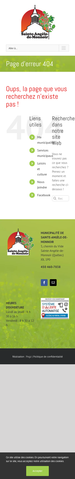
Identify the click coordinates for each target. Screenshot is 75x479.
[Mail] (53, 282)
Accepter (37, 471)
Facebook (43, 195)
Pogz (28, 356)
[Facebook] (44, 282)
